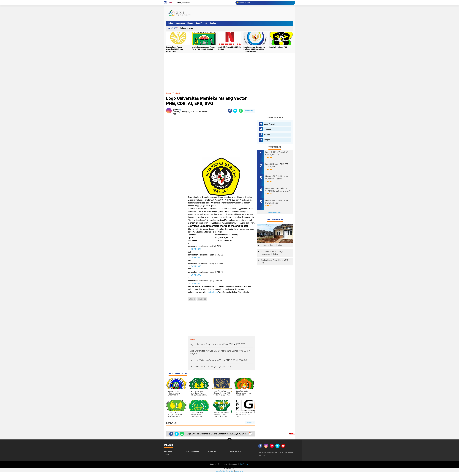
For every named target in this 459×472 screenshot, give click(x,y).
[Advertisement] (249, 13)
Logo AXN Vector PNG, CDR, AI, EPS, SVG (277, 165)
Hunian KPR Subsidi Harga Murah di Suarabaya (276, 177)
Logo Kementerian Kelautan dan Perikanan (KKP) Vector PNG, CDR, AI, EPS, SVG (254, 49)
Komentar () (249, 111)
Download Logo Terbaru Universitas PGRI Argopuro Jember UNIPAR (175, 49)
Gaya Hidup (168, 451)
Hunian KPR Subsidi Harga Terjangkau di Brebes (272, 252)
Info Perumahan (187, 28)
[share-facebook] (230, 111)
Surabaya (226, 471)
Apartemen (180, 23)
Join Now (262, 452)
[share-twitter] (235, 111)
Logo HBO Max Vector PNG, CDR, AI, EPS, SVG (277, 153)
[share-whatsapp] (241, 111)
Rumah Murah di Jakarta (273, 245)
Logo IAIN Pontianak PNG (278, 47)
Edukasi (176, 93)
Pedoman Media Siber (275, 452)
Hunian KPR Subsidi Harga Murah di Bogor (276, 201)
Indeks (170, 23)
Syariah (213, 23)
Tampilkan (249, 423)
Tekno (166, 454)
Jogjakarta (239, 471)
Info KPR (173, 28)
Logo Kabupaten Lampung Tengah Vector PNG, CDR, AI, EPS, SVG (203, 48)
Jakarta (262, 455)
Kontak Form (212, 292)
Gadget (267, 140)
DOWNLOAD (196, 249)
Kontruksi (212, 451)
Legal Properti (201, 23)
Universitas (202, 299)
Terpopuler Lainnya (275, 212)
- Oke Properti (244, 464)
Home (170, 3)
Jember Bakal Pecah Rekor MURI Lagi (274, 261)
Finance (190, 23)
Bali (232, 471)
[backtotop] (229, 440)
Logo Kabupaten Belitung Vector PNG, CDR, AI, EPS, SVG (278, 189)
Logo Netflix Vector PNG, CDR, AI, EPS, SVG (229, 48)
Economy (267, 129)
